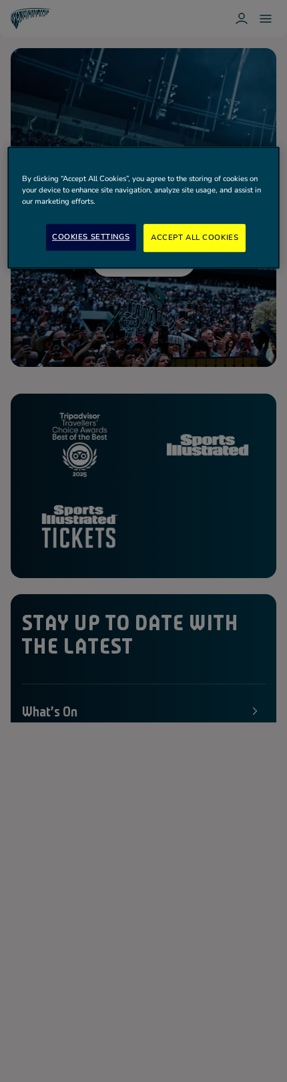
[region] (143, 207)
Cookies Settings (90, 236)
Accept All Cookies (194, 237)
